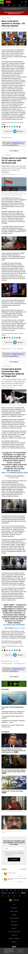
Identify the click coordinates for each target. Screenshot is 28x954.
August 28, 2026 (14, 477)
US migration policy (19, 663)
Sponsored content (14, 918)
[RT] (3, 893)
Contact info (14, 935)
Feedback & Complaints (14, 938)
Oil (12, 348)
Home (3, 18)
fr (18, 890)
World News (8, 18)
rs (22, 890)
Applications (14, 908)
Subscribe (14, 859)
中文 (26, 890)
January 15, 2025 (19, 628)
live (8, 1)
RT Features (5, 732)
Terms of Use (14, 921)
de (15, 890)
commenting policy (17, 142)
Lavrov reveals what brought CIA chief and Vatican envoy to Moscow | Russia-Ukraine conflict (14, 9)
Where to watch (14, 911)
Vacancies (14, 941)
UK (14, 661)
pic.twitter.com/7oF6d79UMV (14, 625)
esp (7, 890)
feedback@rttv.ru (13, 145)
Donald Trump (5, 348)
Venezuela (20, 348)
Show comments (14, 150)
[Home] (2, 2)
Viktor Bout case (6, 137)
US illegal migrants (7, 663)
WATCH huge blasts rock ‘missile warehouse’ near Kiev (14, 13)
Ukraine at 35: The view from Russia (12, 791)
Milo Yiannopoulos (6, 661)
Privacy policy (14, 924)
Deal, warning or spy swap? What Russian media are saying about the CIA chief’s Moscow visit (13, 750)
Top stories (5, 689)
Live (14, 904)
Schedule (14, 914)
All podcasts (23, 869)
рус (11, 890)
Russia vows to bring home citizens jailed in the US (12, 811)
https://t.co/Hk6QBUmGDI (11, 472)
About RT (14, 928)
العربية (2, 890)
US (15, 348)
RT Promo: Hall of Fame (14, 931)
